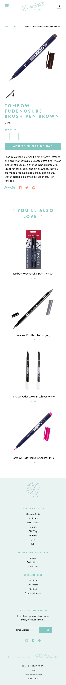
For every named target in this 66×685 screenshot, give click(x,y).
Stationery (33, 519)
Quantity (11, 130)
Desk (33, 540)
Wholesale (33, 585)
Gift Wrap (33, 531)
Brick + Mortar (33, 562)
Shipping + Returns (33, 593)
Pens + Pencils (33, 523)
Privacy (33, 670)
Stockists (33, 581)
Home (7, 26)
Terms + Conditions (33, 674)
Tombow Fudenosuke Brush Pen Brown (42, 26)
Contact (33, 589)
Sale (33, 544)
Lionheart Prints (36, 666)
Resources (33, 567)
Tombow (17, 26)
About (33, 558)
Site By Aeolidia (33, 679)
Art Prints (33, 536)
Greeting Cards (33, 514)
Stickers (33, 527)
